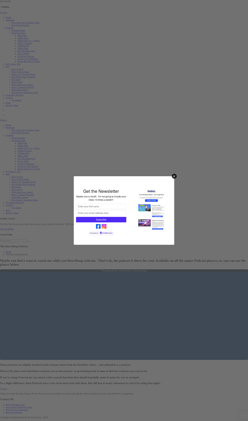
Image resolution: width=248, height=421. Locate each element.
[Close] (174, 176)
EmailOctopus (107, 233)
